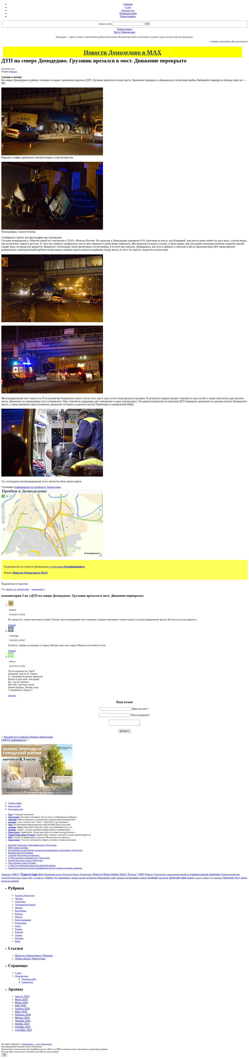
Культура (67, 874)
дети (30, 877)
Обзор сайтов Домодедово (30, 958)
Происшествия (128, 13)
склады (198, 878)
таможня (218, 878)
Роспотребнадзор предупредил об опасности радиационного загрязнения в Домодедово (45, 850)
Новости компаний (23, 920)
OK (4, 1055)
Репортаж (19, 932)
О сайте (128, 7)
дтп (14, 589)
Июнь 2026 (21, 1002)
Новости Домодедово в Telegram (34, 955)
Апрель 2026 (22, 1008)
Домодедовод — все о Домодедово (37, 1044)
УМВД (141, 874)
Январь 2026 (22, 1017)
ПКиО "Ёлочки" (128, 874)
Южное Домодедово (155, 874)
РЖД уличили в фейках (18, 848)
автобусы (184, 874)
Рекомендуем (27, 982)
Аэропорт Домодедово (24, 895)
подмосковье (132, 877)
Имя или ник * (140, 708)
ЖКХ (41, 874)
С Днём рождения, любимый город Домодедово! (29, 858)
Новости (13, 71)
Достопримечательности (25, 905)
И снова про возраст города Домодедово (25, 860)
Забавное (19, 908)
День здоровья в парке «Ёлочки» (22, 863)
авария (9, 589)
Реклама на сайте (29, 979)
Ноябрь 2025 (22, 1023)
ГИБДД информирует (13, 740)
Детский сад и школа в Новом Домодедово (28, 736)
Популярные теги (15, 809)
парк (113, 877)
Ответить (12, 625)
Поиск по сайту (105, 24)
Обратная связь (127, 10)
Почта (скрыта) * (140, 715)
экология (5, 881)
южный (15, 881)
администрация (199, 874)
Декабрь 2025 (22, 1020)
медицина (92, 878)
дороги (49, 877)
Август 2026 (22, 996)
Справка (18, 935)
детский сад (38, 878)
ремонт (190, 878)
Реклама (18, 929)
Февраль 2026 (23, 1014)
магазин (82, 878)
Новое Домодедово (82, 874)
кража (75, 878)
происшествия (23, 589)
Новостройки (128, 16)
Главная (127, 4)
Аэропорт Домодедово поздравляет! (23, 855)
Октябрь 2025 (23, 1026)
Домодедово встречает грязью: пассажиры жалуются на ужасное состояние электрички (45, 868)
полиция (152, 877)
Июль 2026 (21, 999)
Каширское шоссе (53, 874)
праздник (163, 877)
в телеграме (67, 566)
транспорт (228, 877)
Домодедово (29, 874)
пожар (143, 878)
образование (103, 878)
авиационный (173, 874)
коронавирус (64, 878)
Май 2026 (20, 1005)
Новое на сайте (14, 806)
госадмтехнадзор (10, 877)
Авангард (6, 874)
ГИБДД (15, 874)
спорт (206, 877)
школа (244, 878)
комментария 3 (38, 589)
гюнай (24, 878)
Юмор (17, 941)
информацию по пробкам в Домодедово (37, 487)
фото (237, 878)
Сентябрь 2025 (23, 1029)
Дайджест (19, 898)
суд (211, 878)
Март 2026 (21, 1011)
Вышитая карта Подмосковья (20, 853)
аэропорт (215, 874)
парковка (120, 878)
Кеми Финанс (20, 911)
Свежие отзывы (15, 803)
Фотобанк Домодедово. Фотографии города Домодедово (32, 845)
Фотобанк (19, 938)
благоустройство (230, 874)
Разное (18, 926)
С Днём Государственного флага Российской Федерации (31, 865)
